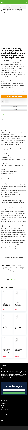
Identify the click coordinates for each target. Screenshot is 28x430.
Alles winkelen (4, 403)
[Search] (26, 2)
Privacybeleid (4, 417)
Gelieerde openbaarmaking (7, 420)
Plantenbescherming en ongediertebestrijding (14, 8)
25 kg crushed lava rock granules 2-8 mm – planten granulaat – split (7, 328)
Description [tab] (4, 119)
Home (2, 6)
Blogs (2, 407)
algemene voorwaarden (6, 419)
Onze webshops (5, 409)
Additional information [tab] (7, 122)
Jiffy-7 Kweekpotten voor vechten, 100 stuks (6, 305)
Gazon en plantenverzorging (18, 6)
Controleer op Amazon (14, 96)
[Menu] (1, 2)
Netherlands (10, 108)
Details (22, 92)
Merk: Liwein (13, 279)
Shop (7, 6)
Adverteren (3, 411)
